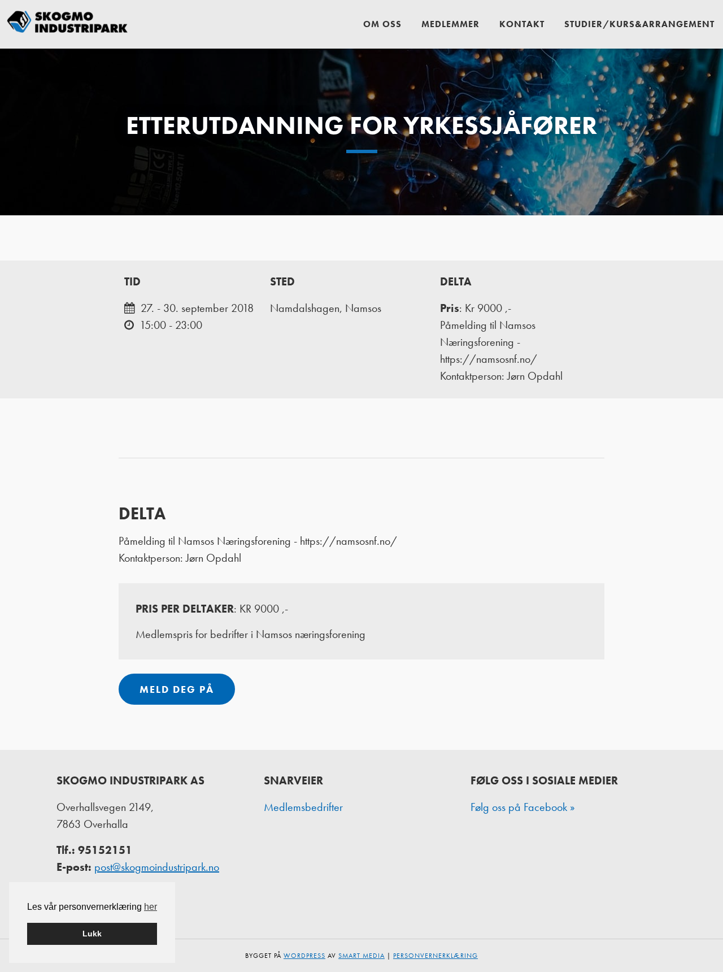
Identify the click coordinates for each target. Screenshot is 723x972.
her (150, 907)
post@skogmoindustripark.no (156, 867)
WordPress (304, 955)
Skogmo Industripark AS (68, 24)
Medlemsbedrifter (303, 807)
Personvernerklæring (435, 955)
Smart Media (361, 955)
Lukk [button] (92, 933)
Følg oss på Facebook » (523, 807)
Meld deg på (177, 689)
